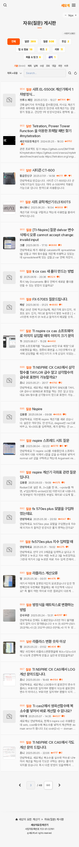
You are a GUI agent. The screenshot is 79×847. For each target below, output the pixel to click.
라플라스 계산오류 (45, 573)
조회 (48, 65)
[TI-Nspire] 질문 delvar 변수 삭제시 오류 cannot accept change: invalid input (47, 235)
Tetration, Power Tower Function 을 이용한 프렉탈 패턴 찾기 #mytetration (45, 131)
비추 (66, 65)
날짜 (36, 65)
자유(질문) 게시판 (39, 23)
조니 (22, 382)
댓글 (54, 65)
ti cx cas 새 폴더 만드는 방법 (53, 271)
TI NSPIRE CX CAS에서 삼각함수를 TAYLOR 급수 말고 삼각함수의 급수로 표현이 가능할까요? (47, 372)
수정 (42, 65)
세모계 (65, 5)
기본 (19, 65)
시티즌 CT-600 (43, 170)
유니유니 (24, 207)
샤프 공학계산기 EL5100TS (51, 202)
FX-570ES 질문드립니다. (50, 299)
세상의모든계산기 (29, 141)
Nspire (37, 409)
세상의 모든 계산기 (29, 819)
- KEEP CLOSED (69, 34)
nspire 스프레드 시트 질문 (50, 440)
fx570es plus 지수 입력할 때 (52, 542)
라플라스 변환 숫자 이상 (49, 641)
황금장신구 (26, 175)
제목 (30, 65)
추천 (60, 65)
